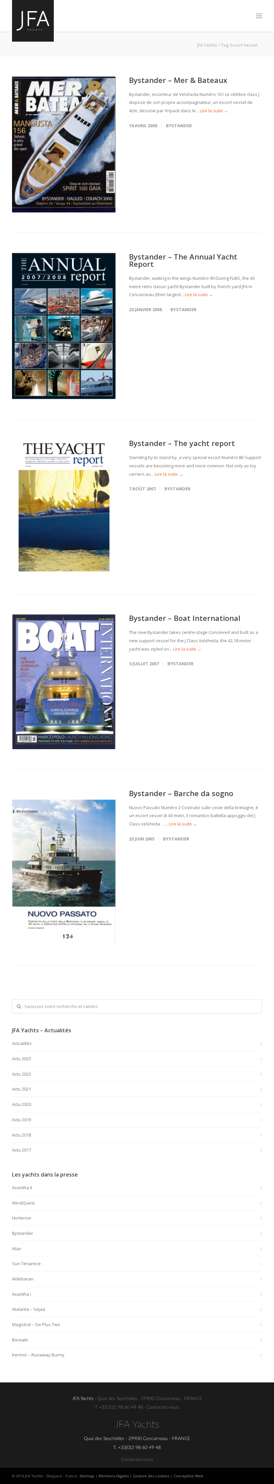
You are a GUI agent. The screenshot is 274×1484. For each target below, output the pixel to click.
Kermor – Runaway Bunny (38, 1355)
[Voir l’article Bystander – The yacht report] (64, 506)
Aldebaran (22, 1279)
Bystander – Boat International (184, 618)
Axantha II (22, 1188)
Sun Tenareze (26, 1263)
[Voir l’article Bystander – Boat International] (64, 681)
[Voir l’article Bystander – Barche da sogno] (64, 867)
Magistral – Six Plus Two (36, 1324)
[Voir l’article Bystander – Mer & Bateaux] (64, 144)
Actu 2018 (21, 1135)
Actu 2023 (21, 1059)
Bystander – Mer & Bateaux (178, 80)
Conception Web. (188, 1475)
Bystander (179, 126)
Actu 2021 (21, 1089)
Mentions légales (114, 1475)
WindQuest (23, 1203)
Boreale (20, 1340)
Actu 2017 (21, 1150)
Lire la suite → (214, 111)
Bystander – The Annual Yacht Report (183, 260)
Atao (16, 1248)
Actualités (22, 1043)
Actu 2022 (21, 1074)
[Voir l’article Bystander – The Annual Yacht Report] (64, 326)
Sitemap (87, 1475)
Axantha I (21, 1294)
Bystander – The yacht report (182, 443)
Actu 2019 (21, 1120)
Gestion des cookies (151, 1475)
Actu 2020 (21, 1104)
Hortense (21, 1218)
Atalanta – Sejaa (28, 1309)
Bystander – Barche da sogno (181, 793)
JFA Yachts (207, 45)
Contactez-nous (163, 1407)
